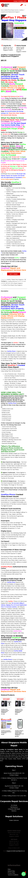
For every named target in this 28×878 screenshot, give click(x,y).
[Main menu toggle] (25, 5)
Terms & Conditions (13, 875)
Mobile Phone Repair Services (12, 10)
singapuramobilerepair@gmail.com (16, 851)
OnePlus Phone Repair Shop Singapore (12, 285)
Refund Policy (11, 871)
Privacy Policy (11, 873)
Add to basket (14, 274)
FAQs (9, 869)
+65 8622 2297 (22, 1)
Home (2, 10)
